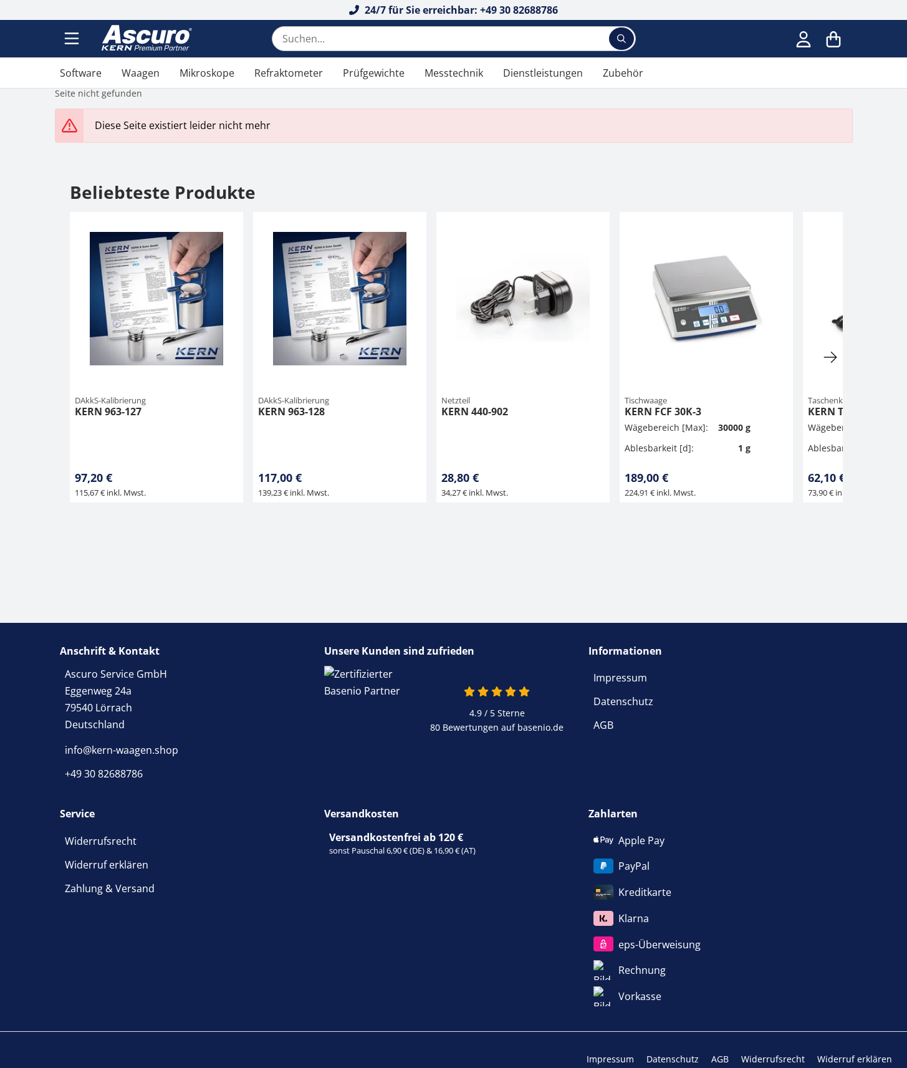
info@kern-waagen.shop (121, 750)
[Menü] (73, 39)
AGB (603, 725)
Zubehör (623, 73)
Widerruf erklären (106, 865)
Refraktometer (288, 73)
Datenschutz (623, 701)
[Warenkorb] (833, 38)
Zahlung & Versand (110, 888)
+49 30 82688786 (104, 774)
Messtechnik (454, 73)
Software (81, 73)
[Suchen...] (621, 38)
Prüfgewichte (374, 73)
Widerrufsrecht (101, 841)
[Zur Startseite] (145, 38)
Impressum (620, 678)
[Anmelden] (803, 38)
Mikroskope (207, 73)
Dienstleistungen (543, 73)
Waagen (141, 73)
